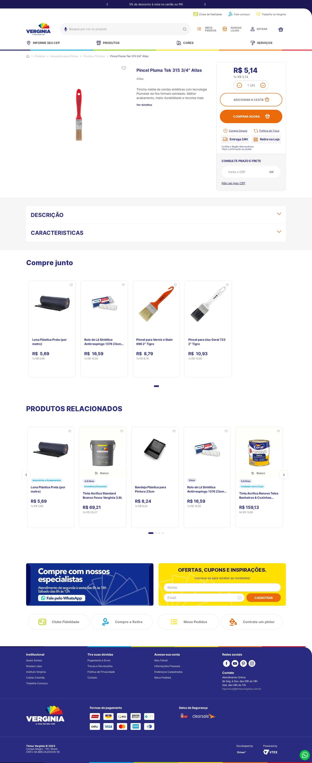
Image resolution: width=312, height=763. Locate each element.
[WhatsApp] (305, 755)
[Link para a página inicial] (28, 56)
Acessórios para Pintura (64, 56)
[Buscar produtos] (184, 29)
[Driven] (241, 754)
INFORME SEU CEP (46, 43)
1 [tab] (156, 386)
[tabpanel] (52, 326)
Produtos (40, 56)
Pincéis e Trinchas (94, 56)
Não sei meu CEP (233, 183)
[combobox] (125, 29)
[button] (150, 533)
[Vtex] (270, 753)
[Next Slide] (205, 4)
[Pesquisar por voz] (65, 30)
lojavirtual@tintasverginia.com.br (241, 688)
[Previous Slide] (107, 4)
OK (271, 172)
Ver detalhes (144, 104)
